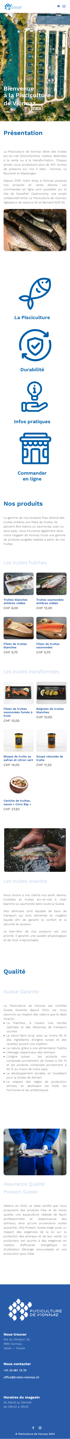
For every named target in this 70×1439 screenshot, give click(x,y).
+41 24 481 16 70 (15, 1370)
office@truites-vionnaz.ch (21, 1377)
